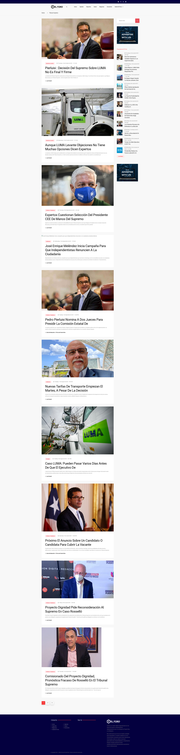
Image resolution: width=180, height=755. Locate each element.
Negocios (101, 6)
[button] (119, 6)
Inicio (75, 6)
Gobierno (48, 241)
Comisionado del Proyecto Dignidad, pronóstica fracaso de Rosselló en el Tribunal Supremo (76, 680)
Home (43, 13)
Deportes (88, 6)
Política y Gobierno (50, 210)
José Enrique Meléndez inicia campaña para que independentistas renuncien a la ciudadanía (75, 250)
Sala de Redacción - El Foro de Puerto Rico (55, 332)
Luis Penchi (49, 80)
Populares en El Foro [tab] (122, 49)
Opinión (82, 6)
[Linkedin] (126, 2)
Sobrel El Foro (118, 6)
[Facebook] (118, 2)
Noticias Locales (50, 63)
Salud (95, 6)
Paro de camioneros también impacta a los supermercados (131, 58)
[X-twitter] (121, 2)
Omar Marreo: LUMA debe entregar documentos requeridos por (132, 69)
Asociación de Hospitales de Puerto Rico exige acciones (132, 115)
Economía (109, 6)
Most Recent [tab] (132, 49)
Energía (48, 459)
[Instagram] (123, 2)
